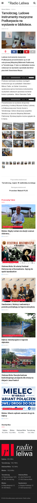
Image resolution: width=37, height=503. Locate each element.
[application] (18, 78)
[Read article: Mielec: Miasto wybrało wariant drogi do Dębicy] (18, 399)
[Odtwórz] (4, 78)
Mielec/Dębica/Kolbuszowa (12, 226)
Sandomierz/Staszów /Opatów (14, 300)
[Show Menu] (2, 3)
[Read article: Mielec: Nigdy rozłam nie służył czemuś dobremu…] (18, 216)
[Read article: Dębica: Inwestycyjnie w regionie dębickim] (18, 325)
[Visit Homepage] (18, 3)
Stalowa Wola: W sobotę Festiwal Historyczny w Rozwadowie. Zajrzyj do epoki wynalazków (17, 269)
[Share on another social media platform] (32, 51)
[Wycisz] (27, 78)
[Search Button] (34, 3)
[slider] (31, 77)
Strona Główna (6, 9)
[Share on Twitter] (20, 51)
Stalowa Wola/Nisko (10, 262)
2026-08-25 (5, 236)
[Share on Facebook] (14, 51)
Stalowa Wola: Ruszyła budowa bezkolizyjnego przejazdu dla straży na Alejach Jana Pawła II (17, 377)
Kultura (13, 9)
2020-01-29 (5, 29)
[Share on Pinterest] (26, 51)
